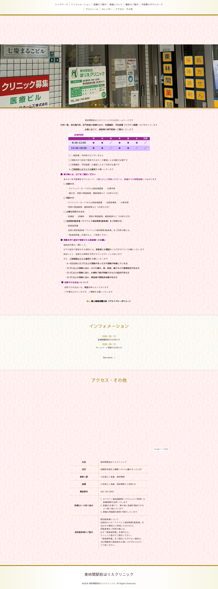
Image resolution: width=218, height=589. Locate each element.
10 (126, 105)
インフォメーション (80, 4)
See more (108, 357)
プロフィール (92, 9)
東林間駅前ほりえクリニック (109, 574)
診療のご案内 (99, 4)
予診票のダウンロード (152, 4)
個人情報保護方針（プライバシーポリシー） (111, 301)
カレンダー (107, 9)
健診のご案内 (132, 4)
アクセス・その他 (124, 9)
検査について (116, 4)
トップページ (61, 4)
